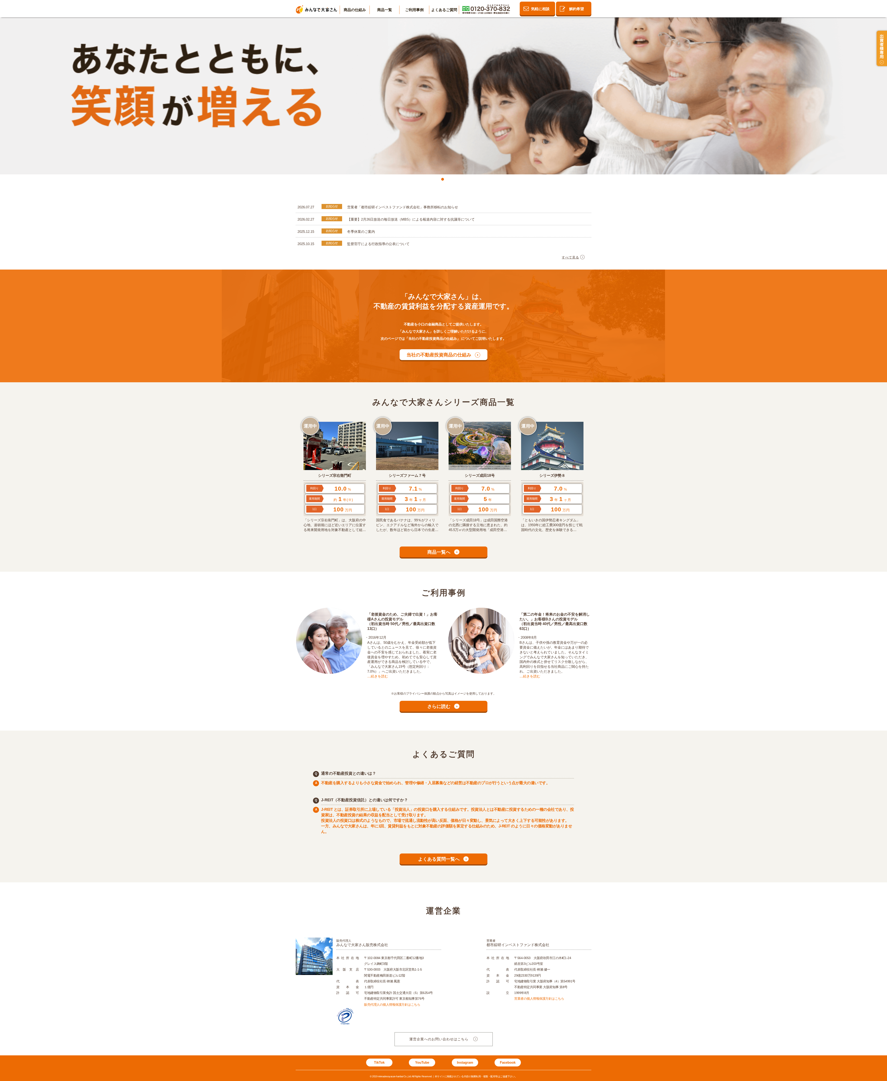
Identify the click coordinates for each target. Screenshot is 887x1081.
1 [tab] (443, 180)
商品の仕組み (355, 10)
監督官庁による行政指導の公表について (378, 244)
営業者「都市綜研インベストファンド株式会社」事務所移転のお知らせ (402, 207)
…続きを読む (377, 676)
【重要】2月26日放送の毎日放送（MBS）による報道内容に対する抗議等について (411, 219)
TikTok (379, 1062)
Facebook (508, 1062)
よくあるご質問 (444, 10)
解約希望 (576, 9)
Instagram (465, 1062)
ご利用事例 (414, 10)
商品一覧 (384, 10)
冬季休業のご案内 (361, 232)
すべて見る (570, 257)
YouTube (422, 1062)
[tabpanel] (443, 95)
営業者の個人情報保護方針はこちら (539, 998)
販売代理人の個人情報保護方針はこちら (392, 1004)
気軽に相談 (540, 9)
